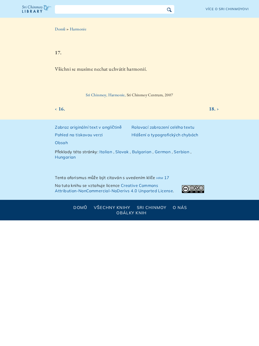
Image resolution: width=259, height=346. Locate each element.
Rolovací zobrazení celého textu (163, 127)
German (162, 151)
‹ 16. (60, 108)
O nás (180, 207)
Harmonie (78, 29)
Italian (105, 151)
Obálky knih (131, 212)
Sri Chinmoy (151, 207)
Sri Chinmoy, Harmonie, (106, 95)
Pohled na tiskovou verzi (79, 134)
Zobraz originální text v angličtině (88, 127)
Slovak (121, 151)
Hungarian (65, 157)
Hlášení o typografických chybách (165, 134)
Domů (60, 29)
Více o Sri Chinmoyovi (227, 9)
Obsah (61, 142)
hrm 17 (162, 177)
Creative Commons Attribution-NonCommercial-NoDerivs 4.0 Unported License (114, 188)
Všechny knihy (112, 207)
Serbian (181, 151)
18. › (214, 108)
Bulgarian (142, 151)
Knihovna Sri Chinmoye (37, 12)
